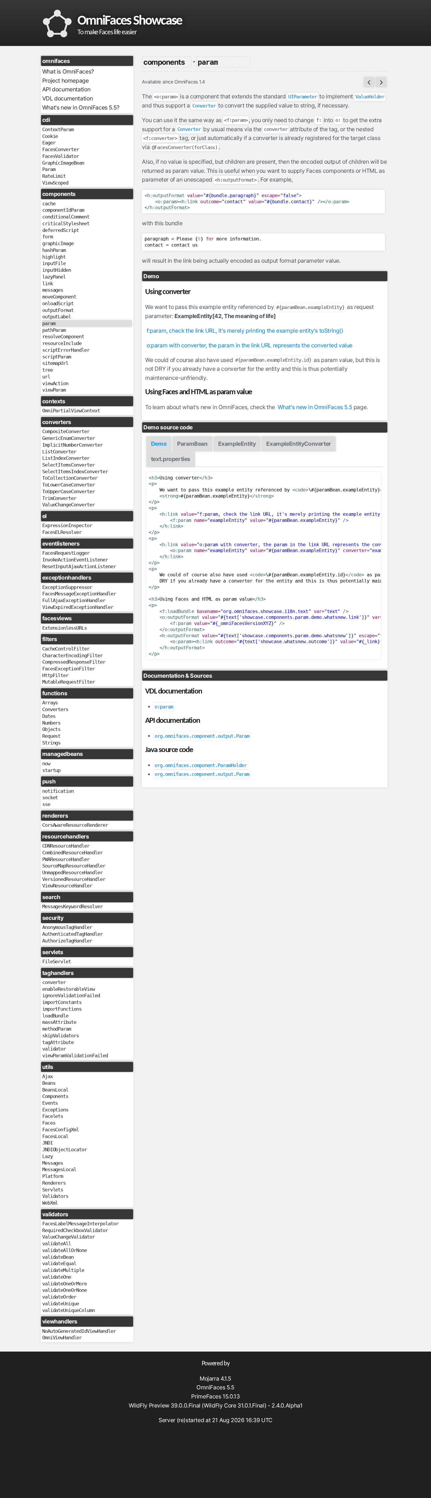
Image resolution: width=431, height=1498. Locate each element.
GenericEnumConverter (68, 438)
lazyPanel (54, 277)
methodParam (56, 1029)
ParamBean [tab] (192, 444)
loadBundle (55, 1016)
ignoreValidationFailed (71, 995)
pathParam (54, 330)
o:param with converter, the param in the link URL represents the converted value (249, 345)
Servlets (52, 1190)
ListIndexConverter (65, 458)
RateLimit (54, 176)
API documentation (66, 89)
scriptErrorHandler (65, 350)
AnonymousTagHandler (67, 927)
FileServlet (56, 961)
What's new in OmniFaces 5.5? (81, 107)
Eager (48, 143)
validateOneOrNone (64, 1290)
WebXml (50, 1203)
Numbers (51, 723)
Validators (55, 1196)
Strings (51, 743)
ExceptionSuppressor (67, 587)
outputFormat (58, 310)
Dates (48, 716)
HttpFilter (55, 675)
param (48, 323)
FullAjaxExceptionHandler (73, 600)
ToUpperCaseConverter (68, 491)
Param (48, 169)
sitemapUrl (55, 363)
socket (50, 797)
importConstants (62, 1002)
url (46, 377)
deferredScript (60, 230)
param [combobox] (208, 62)
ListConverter (59, 452)
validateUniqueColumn (68, 1310)
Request (51, 736)
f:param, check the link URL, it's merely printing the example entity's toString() (245, 330)
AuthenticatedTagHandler (72, 934)
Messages (52, 1163)
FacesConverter (60, 149)
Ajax (47, 1076)
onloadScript (58, 303)
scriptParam (56, 357)
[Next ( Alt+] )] (381, 82)
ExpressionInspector (67, 525)
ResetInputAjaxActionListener (79, 566)
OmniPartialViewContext (71, 411)
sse (46, 804)
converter (54, 982)
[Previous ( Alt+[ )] (369, 82)
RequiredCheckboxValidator (75, 1230)
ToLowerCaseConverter (68, 485)
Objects (51, 729)
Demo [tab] (159, 444)
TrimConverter (59, 498)
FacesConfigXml (60, 1130)
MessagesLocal (59, 1169)
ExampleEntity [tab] (237, 444)
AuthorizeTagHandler (67, 941)
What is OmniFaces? (68, 71)
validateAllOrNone (64, 1250)
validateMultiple (63, 1270)
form (47, 237)
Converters (55, 709)
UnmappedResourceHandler (72, 872)
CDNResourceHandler (65, 846)
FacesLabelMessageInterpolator (80, 1224)
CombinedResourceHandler (72, 852)
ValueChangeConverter (68, 505)
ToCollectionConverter (69, 478)
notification (58, 791)
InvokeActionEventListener (75, 560)
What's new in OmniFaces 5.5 (315, 407)
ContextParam (58, 129)
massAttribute (59, 1022)
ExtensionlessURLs (64, 628)
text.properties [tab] (170, 459)
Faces (48, 1123)
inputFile (54, 263)
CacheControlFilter (65, 649)
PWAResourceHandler (65, 859)
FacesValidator (60, 156)
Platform (52, 1176)
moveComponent (59, 297)
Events (50, 1103)
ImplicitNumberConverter (72, 445)
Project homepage (65, 80)
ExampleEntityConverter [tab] (298, 444)
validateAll (56, 1243)
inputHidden (56, 270)
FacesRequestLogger (65, 553)
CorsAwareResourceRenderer (75, 825)
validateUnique (60, 1303)
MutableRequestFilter (68, 682)
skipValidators (60, 1035)
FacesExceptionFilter (68, 669)
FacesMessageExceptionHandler (79, 594)
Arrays (50, 703)
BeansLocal (55, 1090)
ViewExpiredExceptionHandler (77, 607)
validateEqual (59, 1263)
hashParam (54, 250)
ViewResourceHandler (67, 886)
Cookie (50, 136)
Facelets (52, 1116)
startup (51, 770)
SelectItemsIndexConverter (75, 471)
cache (48, 203)
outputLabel (56, 317)
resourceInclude (62, 343)
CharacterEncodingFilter (72, 655)
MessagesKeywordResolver (72, 906)
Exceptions (55, 1110)
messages (52, 290)
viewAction (55, 383)
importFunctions (62, 1009)
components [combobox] (163, 62)
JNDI (47, 1143)
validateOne (56, 1277)
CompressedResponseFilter (73, 662)
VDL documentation (67, 98)
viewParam (54, 390)
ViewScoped (55, 183)
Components (55, 1096)
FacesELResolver (62, 532)
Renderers (54, 1183)
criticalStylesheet (65, 223)
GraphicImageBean (63, 163)
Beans (48, 1083)
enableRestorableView (68, 989)
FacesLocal (55, 1136)
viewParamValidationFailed (75, 1055)
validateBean (58, 1257)
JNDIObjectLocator (64, 1149)
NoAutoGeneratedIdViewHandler (79, 1331)
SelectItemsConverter (68, 465)
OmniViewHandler (62, 1337)
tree (47, 370)
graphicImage (58, 243)
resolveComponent (63, 336)
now (46, 763)
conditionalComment (65, 217)
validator (54, 1049)
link (47, 283)
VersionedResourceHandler (73, 879)
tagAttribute (58, 1042)
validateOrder (59, 1297)
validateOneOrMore (64, 1284)
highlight (54, 257)
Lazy (47, 1156)
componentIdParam (63, 210)
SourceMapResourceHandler (73, 866)
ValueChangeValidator (68, 1237)
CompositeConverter (65, 431)
